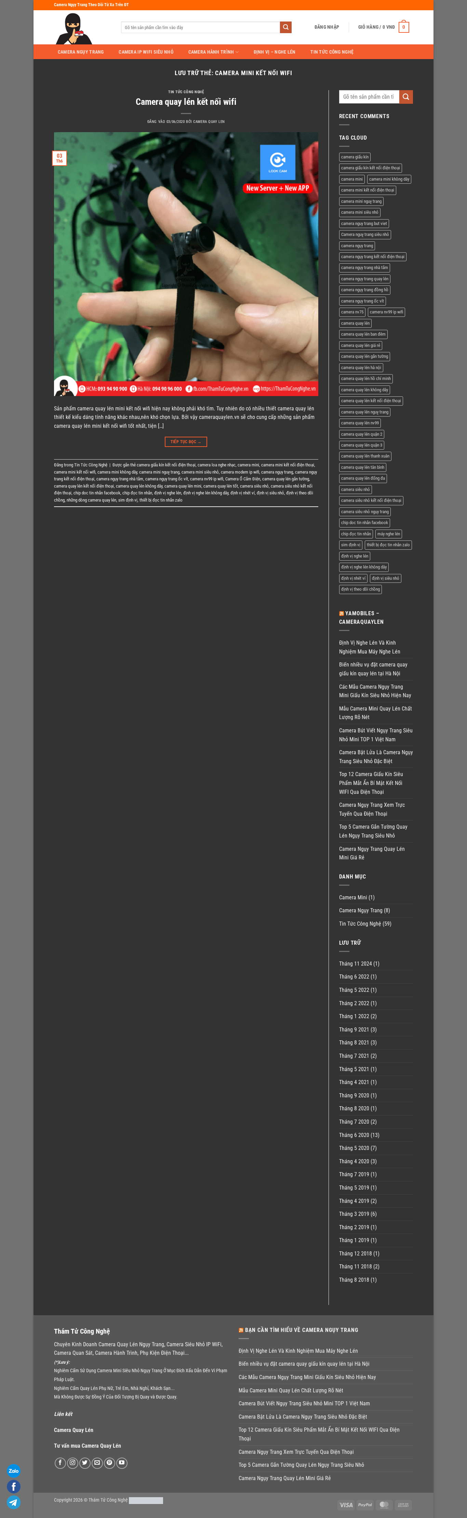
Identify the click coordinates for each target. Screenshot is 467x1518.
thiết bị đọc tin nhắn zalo (161, 500)
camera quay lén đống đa (363, 478)
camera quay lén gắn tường (285, 478)
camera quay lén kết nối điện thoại (84, 486)
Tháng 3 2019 (354, 1214)
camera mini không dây (117, 472)
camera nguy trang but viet (364, 223)
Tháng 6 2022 (354, 976)
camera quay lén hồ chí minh (366, 378)
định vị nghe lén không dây (205, 492)
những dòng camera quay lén (91, 500)
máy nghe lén (388, 533)
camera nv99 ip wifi (206, 478)
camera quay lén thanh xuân (365, 456)
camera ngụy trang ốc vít (166, 478)
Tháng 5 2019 (354, 1187)
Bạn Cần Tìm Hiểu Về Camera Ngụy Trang (301, 1330)
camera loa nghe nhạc (217, 464)
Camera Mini (353, 897)
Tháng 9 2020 (354, 1095)
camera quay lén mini (182, 486)
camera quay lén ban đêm (363, 334)
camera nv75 (352, 311)
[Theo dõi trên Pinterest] (109, 1463)
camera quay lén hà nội (361, 367)
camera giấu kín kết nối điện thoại (166, 464)
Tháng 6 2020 (354, 1135)
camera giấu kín (355, 156)
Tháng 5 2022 (354, 990)
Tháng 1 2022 (354, 1016)
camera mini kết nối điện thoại (287, 464)
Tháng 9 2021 (354, 1029)
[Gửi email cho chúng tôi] (97, 1463)
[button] (327, 27)
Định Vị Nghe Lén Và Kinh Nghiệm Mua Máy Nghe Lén (369, 647)
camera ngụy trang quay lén (364, 278)
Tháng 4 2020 (354, 1161)
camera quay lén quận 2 (361, 434)
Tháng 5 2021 (354, 1069)
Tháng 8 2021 (354, 1042)
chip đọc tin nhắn (137, 492)
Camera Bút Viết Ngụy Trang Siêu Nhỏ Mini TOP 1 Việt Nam (376, 735)
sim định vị (127, 500)
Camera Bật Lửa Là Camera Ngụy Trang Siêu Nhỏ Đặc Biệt (376, 756)
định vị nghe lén (167, 492)
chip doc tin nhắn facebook (97, 492)
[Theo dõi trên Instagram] (72, 1463)
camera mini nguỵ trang (159, 472)
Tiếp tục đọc (186, 441)
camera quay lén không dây (139, 486)
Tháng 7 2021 (354, 1056)
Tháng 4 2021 (354, 1082)
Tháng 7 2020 (354, 1122)
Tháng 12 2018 (355, 1253)
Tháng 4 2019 (354, 1201)
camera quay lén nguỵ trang (364, 411)
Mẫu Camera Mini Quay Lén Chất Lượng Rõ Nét (375, 713)
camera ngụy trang (277, 472)
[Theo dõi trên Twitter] (85, 1463)
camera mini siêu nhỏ (200, 472)
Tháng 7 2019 (354, 1174)
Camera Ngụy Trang (81, 52)
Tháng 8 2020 (354, 1108)
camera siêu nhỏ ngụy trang (365, 511)
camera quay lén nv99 (360, 422)
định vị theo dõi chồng (360, 589)
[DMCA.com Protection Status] (146, 1500)
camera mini (248, 464)
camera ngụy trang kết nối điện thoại (372, 256)
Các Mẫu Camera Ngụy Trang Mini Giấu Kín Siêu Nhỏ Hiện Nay (375, 691)
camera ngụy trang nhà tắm (119, 478)
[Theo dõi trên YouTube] (122, 1463)
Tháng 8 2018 (354, 1280)
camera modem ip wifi (240, 472)
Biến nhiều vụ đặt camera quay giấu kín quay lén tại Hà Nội (373, 669)
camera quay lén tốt (220, 486)
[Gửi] (286, 27)
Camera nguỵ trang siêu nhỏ (365, 234)
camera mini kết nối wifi (74, 472)
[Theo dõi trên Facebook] (60, 1463)
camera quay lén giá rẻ (360, 345)
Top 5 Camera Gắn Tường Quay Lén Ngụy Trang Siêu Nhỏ (373, 831)
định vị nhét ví (242, 492)
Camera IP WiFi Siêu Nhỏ (146, 52)
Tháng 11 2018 (355, 1266)
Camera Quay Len (209, 122)
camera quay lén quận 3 (361, 445)
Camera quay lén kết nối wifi (186, 102)
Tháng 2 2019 (354, 1227)
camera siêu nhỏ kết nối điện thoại (371, 500)
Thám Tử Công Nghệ (108, 1500)
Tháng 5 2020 (354, 1148)
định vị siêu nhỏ (270, 492)
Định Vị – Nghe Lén (275, 52)
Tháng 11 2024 (355, 963)
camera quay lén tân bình (362, 467)
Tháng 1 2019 (354, 1240)
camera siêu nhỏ (254, 486)
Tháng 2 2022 (354, 1003)
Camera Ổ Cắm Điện (242, 478)
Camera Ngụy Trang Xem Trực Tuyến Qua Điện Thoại (372, 809)
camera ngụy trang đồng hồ (364, 289)
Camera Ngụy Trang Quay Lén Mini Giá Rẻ (372, 853)
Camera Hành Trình (211, 52)
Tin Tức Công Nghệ (331, 52)
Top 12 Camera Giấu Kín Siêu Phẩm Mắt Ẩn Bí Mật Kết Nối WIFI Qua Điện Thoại (371, 783)
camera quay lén (355, 323)
